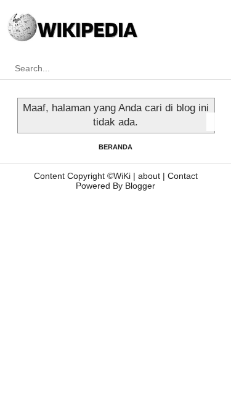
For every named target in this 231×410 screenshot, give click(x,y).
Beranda (115, 147)
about (149, 176)
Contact (183, 176)
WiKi (122, 176)
